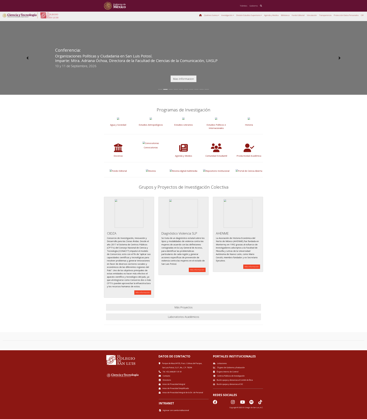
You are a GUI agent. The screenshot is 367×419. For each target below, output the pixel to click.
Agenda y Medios (271, 15)
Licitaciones (222, 363)
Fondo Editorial (298, 15)
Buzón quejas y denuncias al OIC (229, 384)
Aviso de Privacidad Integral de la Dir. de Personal (182, 392)
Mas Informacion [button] (183, 79)
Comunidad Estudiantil (216, 155)
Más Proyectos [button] (183, 307)
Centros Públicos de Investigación (231, 376)
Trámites (243, 5)
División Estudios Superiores (248, 15)
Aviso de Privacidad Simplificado (175, 388)
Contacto (166, 376)
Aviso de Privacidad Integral (173, 384)
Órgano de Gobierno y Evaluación (231, 367)
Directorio (166, 380)
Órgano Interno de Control (227, 371)
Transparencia (325, 15)
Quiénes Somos (211, 15)
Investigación (227, 15)
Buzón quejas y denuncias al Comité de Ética (234, 380)
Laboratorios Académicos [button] (183, 317)
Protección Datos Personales (346, 15)
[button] (27, 58)
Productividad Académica (249, 155)
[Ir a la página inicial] (115, 5)
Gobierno (253, 5)
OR (362, 15)
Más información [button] (143, 292)
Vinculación (312, 15)
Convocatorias (151, 147)
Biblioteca (285, 15)
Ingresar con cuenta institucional (175, 410)
